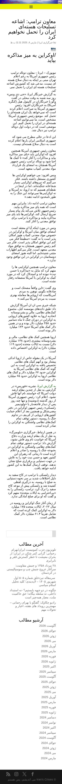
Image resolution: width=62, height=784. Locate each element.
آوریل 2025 (48, 697)
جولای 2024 (48, 743)
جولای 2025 (48, 681)
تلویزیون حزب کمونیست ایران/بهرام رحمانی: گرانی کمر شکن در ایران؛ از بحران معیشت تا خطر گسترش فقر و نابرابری (33, 555)
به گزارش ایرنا (47, 386)
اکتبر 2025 (49, 666)
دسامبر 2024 (48, 717)
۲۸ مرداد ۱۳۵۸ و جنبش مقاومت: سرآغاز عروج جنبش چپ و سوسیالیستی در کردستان (31, 569)
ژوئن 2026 (49, 636)
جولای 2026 (48, 630)
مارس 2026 (48, 651)
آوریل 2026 (48, 646)
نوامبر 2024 (48, 722)
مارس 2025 (48, 702)
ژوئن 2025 (49, 687)
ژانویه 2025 (48, 712)
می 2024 (50, 753)
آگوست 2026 (47, 625)
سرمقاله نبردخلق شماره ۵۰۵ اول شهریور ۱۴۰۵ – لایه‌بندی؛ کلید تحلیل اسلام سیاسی (34, 581)
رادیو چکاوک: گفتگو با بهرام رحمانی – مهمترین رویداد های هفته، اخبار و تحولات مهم (33, 606)
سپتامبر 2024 (47, 732)
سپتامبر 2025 (47, 671)
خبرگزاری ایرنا (46, 42)
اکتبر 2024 (49, 727)
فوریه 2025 (48, 707)
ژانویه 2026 (48, 661)
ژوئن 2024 (49, 748)
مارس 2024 (48, 758)
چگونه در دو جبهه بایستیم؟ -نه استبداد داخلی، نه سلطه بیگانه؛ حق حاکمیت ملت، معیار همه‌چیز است (33, 594)
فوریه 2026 (48, 656)
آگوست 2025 (47, 676)
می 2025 (50, 692)
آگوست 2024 (47, 737)
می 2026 (50, 641)
